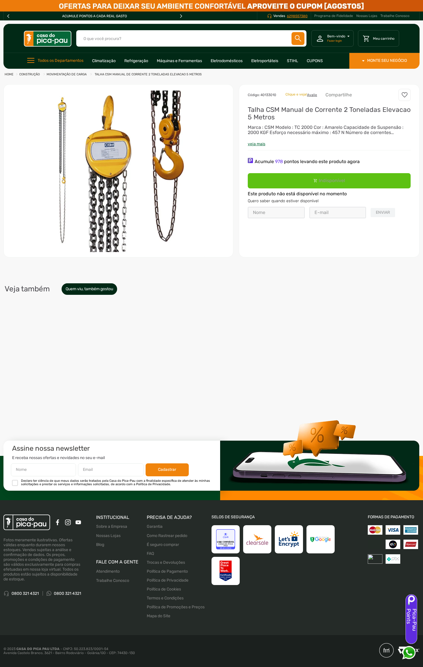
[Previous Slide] (8, 16)
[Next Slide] (181, 16)
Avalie (312, 95)
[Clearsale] (257, 539)
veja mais (256, 144)
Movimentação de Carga (67, 74)
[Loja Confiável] (226, 539)
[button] (118, 171)
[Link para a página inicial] (9, 74)
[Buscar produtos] (298, 38)
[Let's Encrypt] (289, 539)
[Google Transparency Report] (320, 539)
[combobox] (191, 38)
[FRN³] (386, 651)
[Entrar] (332, 38)
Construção (29, 74)
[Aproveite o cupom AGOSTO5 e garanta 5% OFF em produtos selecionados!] (211, 6)
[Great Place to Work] (226, 571)
